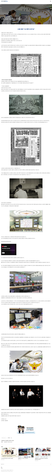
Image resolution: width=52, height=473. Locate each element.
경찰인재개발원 (3, 469)
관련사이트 (2, 464)
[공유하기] (4, 438)
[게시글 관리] (5, 438)
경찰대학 (2, 467)
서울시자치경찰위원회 (4, 465)
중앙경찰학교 (3, 470)
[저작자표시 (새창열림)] (11, 437)
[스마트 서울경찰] (4, 1)
